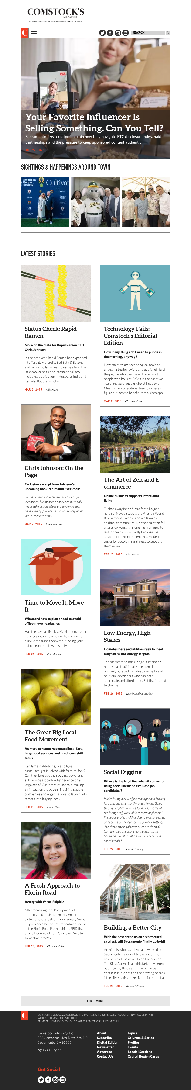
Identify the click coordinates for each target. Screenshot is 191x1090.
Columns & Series (141, 1038)
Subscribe (104, 1038)
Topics (132, 1033)
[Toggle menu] (33, 33)
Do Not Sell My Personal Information (96, 1021)
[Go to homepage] (56, 15)
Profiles (134, 1042)
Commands (3, 1086)
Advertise (104, 1052)
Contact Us (105, 1056)
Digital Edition (107, 1042)
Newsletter (105, 1047)
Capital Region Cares (143, 1056)
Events (133, 1047)
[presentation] (25, 33)
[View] (44, 225)
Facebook (110, 33)
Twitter (102, 33)
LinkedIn (125, 33)
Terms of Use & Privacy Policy (55, 1021)
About (101, 1033)
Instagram (118, 33)
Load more (95, 1001)
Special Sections (140, 1052)
